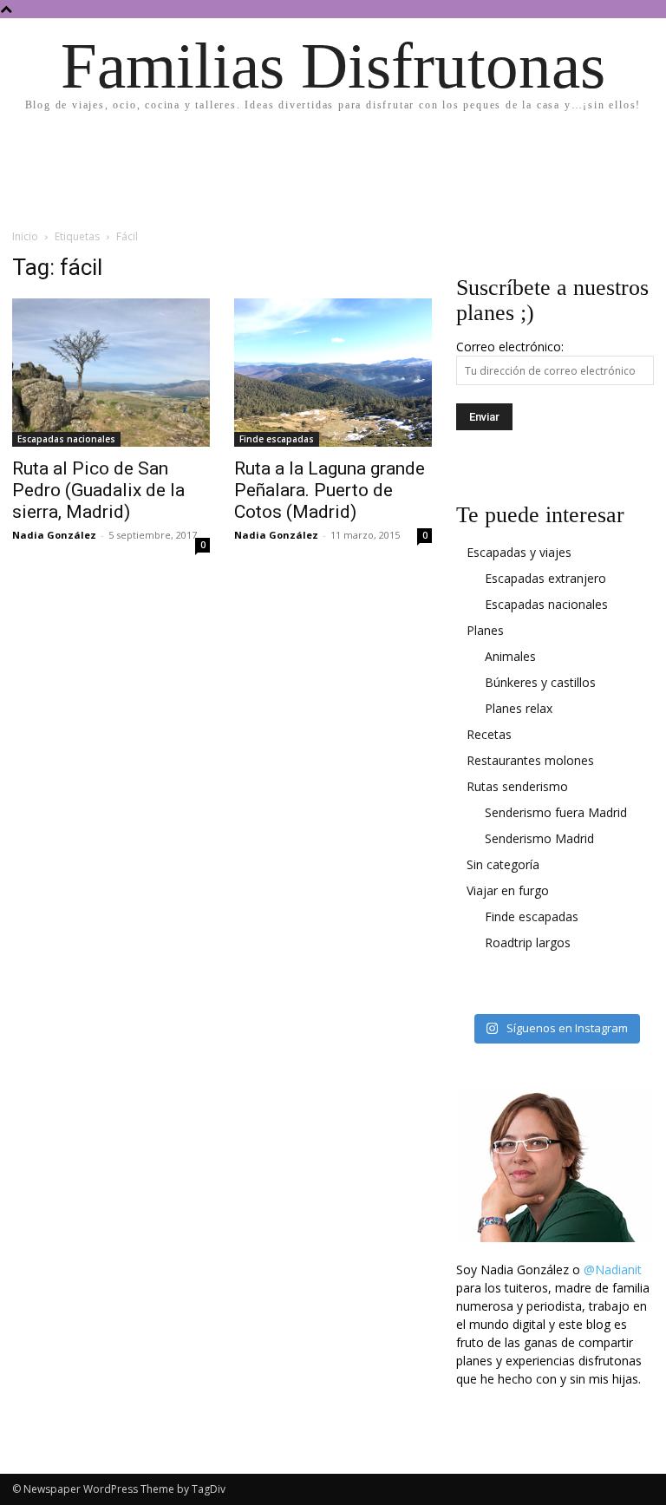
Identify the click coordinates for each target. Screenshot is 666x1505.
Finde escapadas (276, 439)
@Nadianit (613, 1269)
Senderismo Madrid (539, 838)
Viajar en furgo (508, 890)
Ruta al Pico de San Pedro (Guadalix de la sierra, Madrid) (98, 490)
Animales (510, 656)
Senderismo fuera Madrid (556, 812)
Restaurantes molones (530, 760)
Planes (485, 630)
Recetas (489, 734)
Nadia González (54, 534)
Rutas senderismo (517, 786)
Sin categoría (503, 864)
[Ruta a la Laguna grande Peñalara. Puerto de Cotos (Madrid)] (333, 372)
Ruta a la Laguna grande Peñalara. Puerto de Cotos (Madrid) (329, 490)
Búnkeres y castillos (540, 682)
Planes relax (518, 708)
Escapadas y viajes (519, 552)
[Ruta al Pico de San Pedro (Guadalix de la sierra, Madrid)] (111, 372)
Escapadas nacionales (66, 439)
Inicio (25, 236)
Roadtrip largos (528, 942)
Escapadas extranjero (545, 578)
